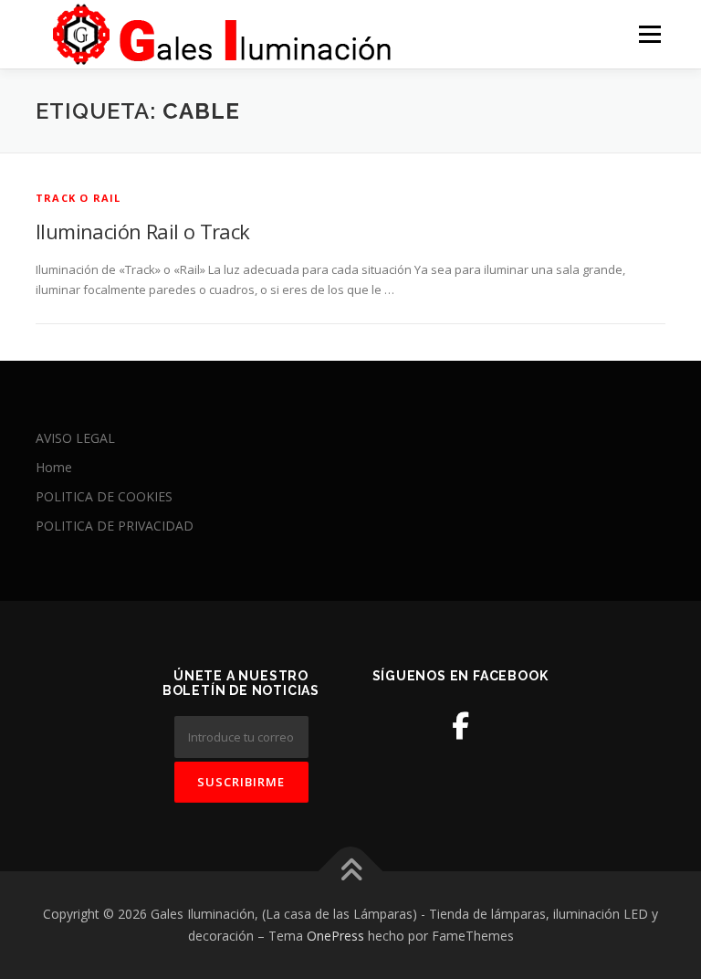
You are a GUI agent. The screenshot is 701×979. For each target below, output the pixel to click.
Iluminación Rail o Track (143, 231)
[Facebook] (460, 725)
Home (54, 467)
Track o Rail (78, 198)
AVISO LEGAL (75, 438)
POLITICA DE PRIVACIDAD (115, 525)
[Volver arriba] (351, 871)
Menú (649, 34)
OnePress (335, 935)
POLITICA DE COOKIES (104, 496)
